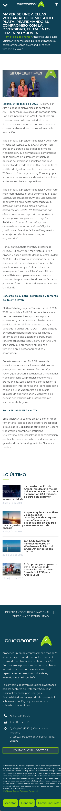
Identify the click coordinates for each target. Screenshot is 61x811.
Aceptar (10, 803)
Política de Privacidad (29, 791)
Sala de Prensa (21, 36)
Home (7, 36)
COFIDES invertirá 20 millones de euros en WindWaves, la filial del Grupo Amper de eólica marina (38, 546)
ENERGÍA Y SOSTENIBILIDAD (30, 616)
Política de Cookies (11, 791)
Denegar (27, 803)
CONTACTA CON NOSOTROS (30, 750)
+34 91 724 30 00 (20, 715)
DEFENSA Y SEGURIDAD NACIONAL (27, 612)
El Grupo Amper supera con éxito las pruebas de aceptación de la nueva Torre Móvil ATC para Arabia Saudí (41, 569)
